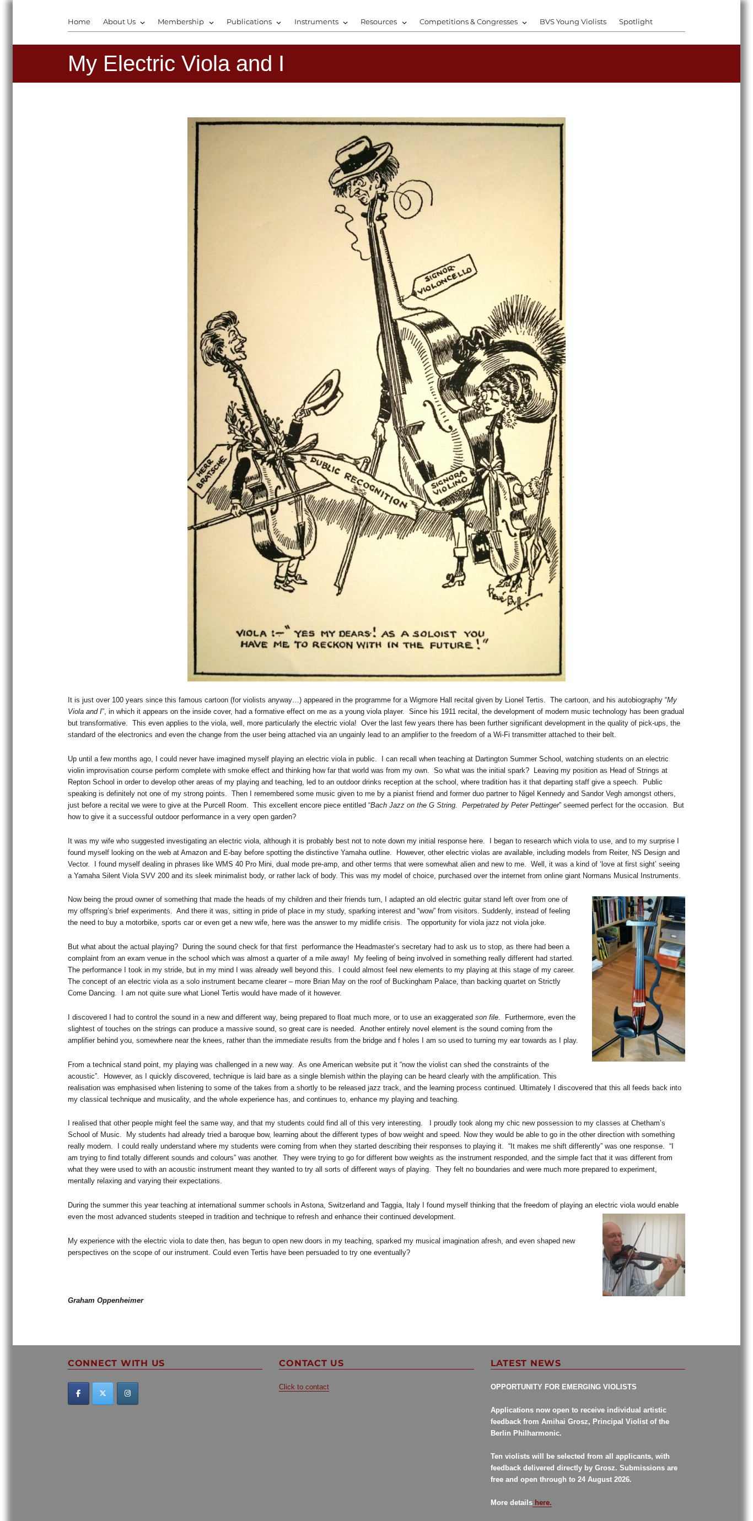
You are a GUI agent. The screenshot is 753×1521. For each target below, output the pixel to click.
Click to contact (304, 1387)
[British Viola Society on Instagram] (127, 1393)
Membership (181, 21)
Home (79, 21)
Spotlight (636, 21)
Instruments (316, 21)
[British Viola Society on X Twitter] (103, 1393)
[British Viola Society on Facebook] (78, 1393)
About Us (119, 21)
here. (542, 1502)
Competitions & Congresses (468, 21)
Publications (249, 21)
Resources (379, 21)
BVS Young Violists (573, 21)
